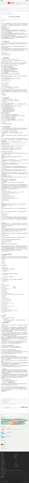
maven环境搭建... (8, 428)
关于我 (4, 6)
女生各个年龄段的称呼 (23, 423)
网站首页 (2, 9)
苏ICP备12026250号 (26, 481)
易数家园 (5, 448)
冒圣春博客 (2, 448)
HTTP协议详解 (22, 422)
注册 (26, 0)
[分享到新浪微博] (27, 407)
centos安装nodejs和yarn (4, 471)
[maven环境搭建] (3, 429)
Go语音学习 (19, 422)
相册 (11, 6)
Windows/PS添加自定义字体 (3, 423)
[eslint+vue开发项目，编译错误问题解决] (3, 433)
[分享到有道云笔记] (25, 407)
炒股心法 (2, 475)
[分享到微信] (22, 407)
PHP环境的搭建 (21, 424)
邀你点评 (16, 462)
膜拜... (5, 444)
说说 (9, 6)
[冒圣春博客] (11, 3)
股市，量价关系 (3, 474)
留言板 (16, 6)
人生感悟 (16, 424)
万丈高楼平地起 (6, 422)
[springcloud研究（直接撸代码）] (3, 436)
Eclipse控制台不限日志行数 (8, 424)
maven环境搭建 (15, 423)
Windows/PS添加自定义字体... (7, 406)
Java (20, 423)
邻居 (13, 6)
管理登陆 (22, 481)
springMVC (18, 423)
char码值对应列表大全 (10, 422)
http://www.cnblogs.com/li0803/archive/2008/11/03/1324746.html (11, 19)
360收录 (7, 423)
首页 (2, 6)
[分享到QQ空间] (20, 407)
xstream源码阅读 (2, 422)
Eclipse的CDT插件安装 (15, 422)
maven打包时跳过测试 (3, 424)
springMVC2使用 (13, 424)
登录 (27, 0)
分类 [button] (7, 6)
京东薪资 (24, 424)
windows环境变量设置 (11, 423)
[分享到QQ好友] (23, 407)
